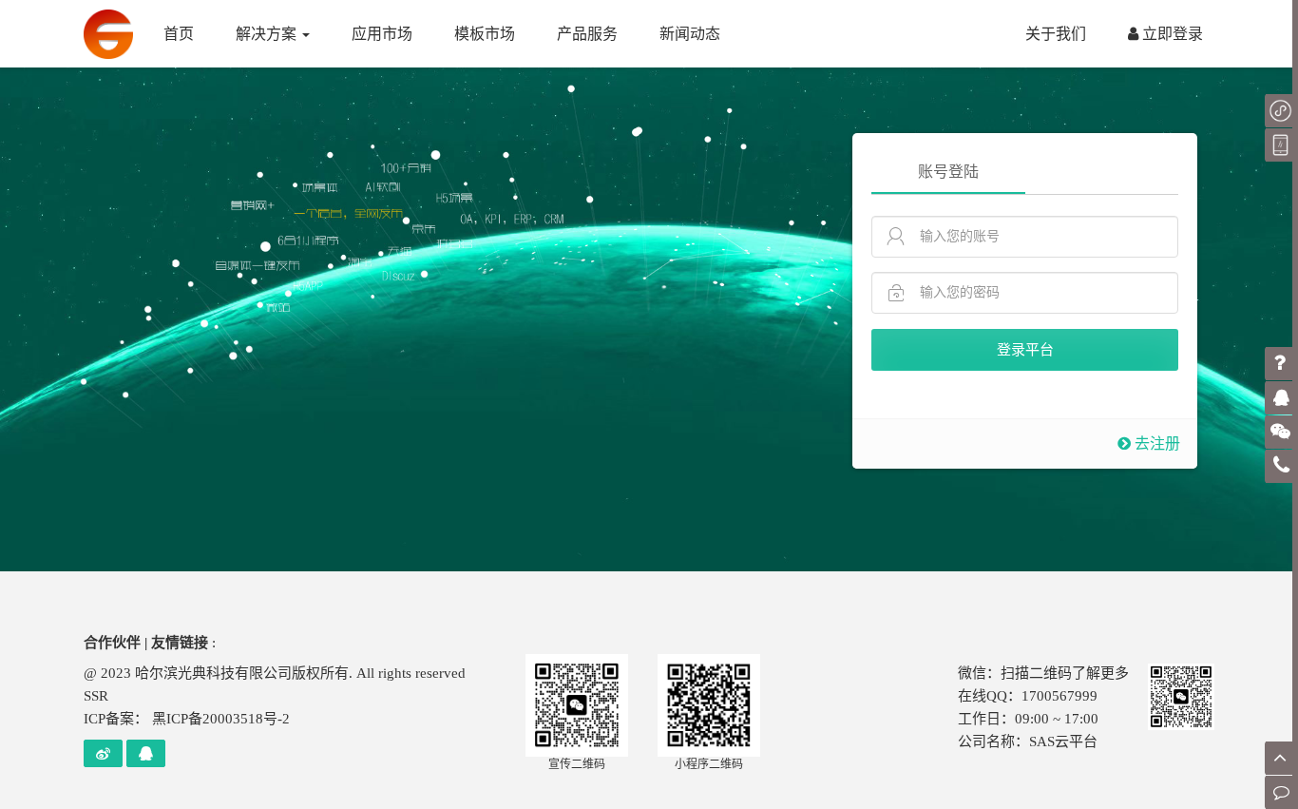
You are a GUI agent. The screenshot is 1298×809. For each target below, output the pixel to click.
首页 (178, 34)
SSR (96, 695)
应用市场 (382, 34)
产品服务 (587, 34)
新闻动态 (689, 34)
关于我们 (1055, 34)
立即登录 (1170, 34)
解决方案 (268, 34)
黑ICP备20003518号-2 (221, 718)
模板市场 (484, 34)
